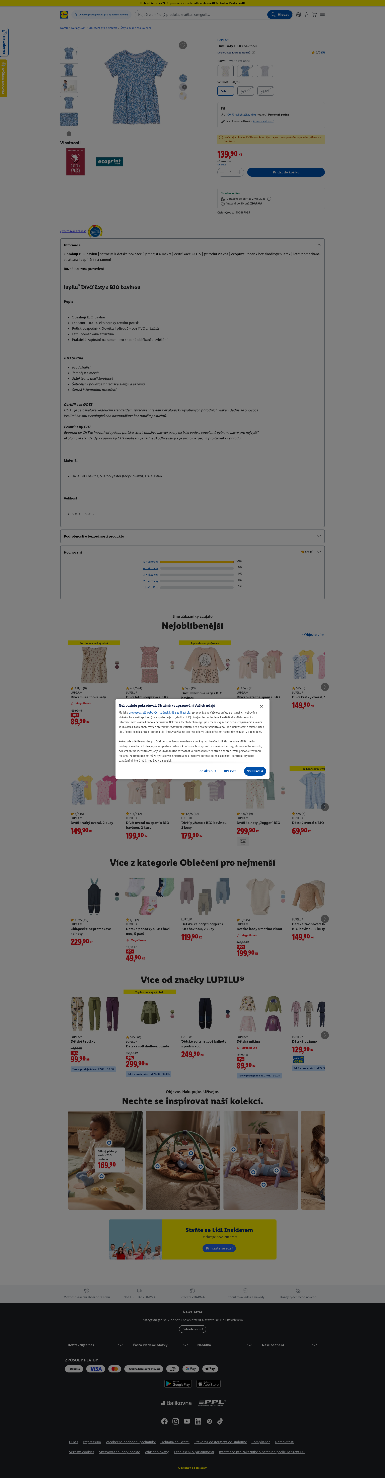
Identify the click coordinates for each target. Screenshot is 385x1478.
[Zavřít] (261, 706)
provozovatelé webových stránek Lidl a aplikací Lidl (160, 712)
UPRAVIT (230, 771)
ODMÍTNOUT (208, 771)
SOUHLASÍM (255, 771)
